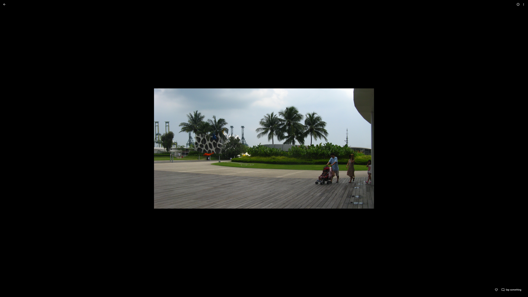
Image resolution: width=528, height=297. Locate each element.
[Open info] (518, 4)
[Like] (496, 290)
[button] (8, 148)
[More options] (523, 4)
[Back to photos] (4, 4)
